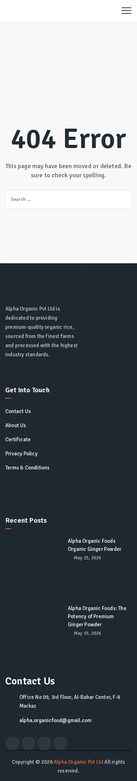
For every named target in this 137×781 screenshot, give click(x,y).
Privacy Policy (21, 453)
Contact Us (18, 411)
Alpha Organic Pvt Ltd (78, 762)
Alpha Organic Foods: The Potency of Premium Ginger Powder (97, 616)
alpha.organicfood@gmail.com (55, 720)
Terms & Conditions (27, 468)
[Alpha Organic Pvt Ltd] (57, 10)
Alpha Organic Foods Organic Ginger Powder (94, 545)
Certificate (18, 439)
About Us (15, 425)
